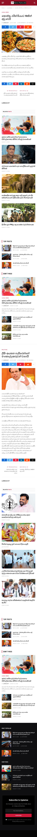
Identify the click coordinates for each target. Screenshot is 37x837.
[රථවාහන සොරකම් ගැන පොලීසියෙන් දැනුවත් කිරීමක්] (18, 154)
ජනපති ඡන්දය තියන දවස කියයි (21, 263)
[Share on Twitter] (12, 27)
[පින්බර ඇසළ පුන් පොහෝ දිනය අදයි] (18, 532)
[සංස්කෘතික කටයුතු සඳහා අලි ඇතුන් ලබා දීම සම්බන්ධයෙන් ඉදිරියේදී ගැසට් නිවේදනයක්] (18, 183)
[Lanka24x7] (18, 3)
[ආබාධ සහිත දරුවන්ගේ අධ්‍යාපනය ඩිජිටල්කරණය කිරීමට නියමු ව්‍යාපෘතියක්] (18, 125)
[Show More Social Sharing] (33, 27)
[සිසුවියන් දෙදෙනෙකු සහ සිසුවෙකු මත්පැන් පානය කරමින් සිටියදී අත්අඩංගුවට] (6, 248)
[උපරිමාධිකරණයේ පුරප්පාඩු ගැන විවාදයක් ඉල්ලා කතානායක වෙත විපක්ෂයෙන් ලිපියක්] (18, 559)
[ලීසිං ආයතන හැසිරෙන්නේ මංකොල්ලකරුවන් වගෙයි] (18, 379)
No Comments (22, 22)
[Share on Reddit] (28, 27)
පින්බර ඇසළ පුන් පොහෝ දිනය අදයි (15, 544)
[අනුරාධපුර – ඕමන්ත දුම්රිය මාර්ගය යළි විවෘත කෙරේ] (6, 256)
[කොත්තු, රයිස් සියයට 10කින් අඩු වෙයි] (18, 41)
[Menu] (3, 3)
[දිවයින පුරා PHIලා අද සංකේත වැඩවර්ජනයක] (18, 212)
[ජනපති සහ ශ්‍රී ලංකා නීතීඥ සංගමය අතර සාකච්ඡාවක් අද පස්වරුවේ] (18, 503)
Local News (5, 12)
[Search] (34, 3)
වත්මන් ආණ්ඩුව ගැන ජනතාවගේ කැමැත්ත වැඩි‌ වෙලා (10, 471)
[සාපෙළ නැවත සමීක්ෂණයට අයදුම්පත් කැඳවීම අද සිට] (18, 588)
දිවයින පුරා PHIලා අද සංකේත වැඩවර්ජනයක (18, 224)
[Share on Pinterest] (20, 27)
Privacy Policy (15, 821)
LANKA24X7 (6, 22)
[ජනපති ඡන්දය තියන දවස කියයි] (6, 265)
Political (4, 349)
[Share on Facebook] (5, 27)
